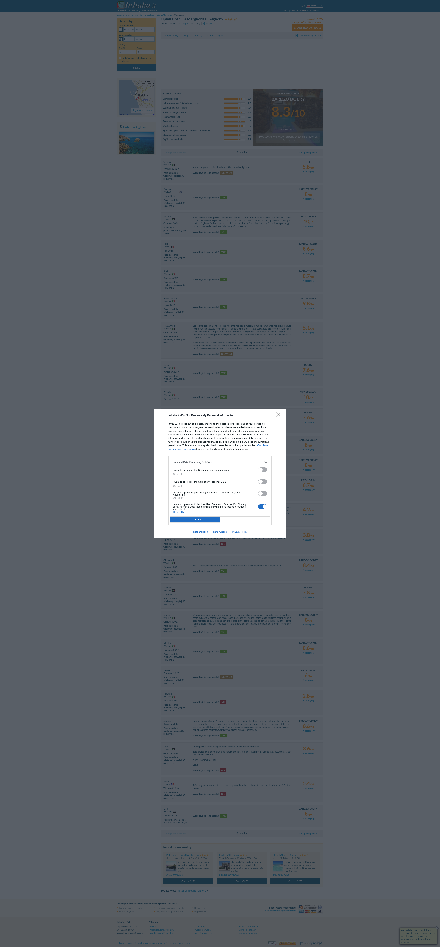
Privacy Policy (239, 531)
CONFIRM (195, 519)
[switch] (262, 469)
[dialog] (220, 473)
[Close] (279, 415)
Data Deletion (200, 531)
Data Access (220, 531)
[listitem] (220, 462)
